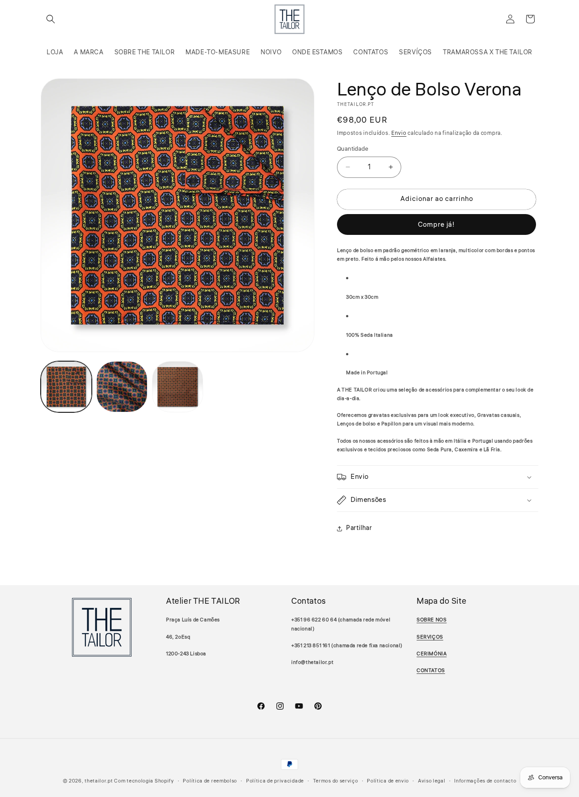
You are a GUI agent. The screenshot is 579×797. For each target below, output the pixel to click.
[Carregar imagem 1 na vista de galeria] (66, 386)
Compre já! (436, 224)
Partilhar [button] (359, 528)
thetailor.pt (99, 781)
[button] (51, 19)
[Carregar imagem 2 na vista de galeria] (121, 386)
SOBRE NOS (431, 619)
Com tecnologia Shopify (144, 781)
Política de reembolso (210, 781)
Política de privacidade (275, 781)
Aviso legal (432, 781)
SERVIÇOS (430, 637)
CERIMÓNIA (431, 653)
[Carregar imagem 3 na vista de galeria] (177, 386)
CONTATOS (431, 670)
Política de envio (388, 781)
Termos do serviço (335, 781)
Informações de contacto (485, 781)
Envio (399, 133)
